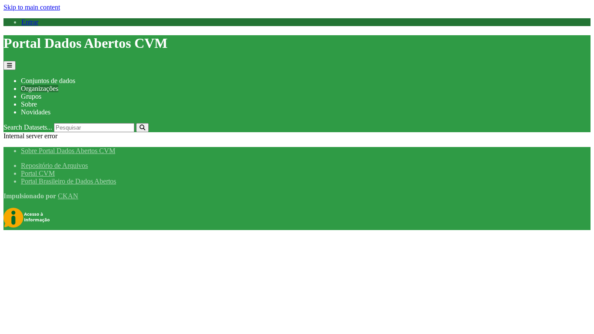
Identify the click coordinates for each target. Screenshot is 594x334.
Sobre (29, 104)
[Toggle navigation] (9, 65)
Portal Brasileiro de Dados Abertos (68, 181)
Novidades (35, 112)
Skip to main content (31, 7)
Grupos (31, 96)
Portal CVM (38, 173)
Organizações (39, 88)
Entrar (29, 22)
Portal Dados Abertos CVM (85, 43)
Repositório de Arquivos (54, 165)
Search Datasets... (27, 127)
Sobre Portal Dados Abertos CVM (68, 150)
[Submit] (142, 127)
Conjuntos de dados (48, 80)
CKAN (68, 196)
